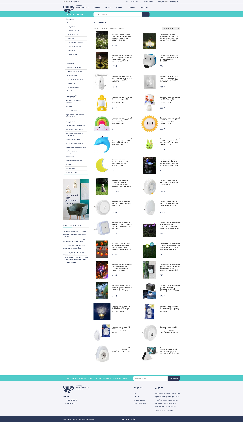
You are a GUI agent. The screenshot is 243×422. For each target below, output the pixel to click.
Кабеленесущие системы (74, 129)
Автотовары (70, 164)
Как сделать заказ (139, 400)
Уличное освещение (74, 67)
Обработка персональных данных (166, 400)
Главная (96, 7)
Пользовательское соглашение (165, 407)
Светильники (71, 23)
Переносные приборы (74, 71)
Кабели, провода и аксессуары (72, 152)
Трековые (71, 38)
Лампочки (70, 64)
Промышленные (73, 31)
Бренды (119, 7)
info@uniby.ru (148, 2)
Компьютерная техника (74, 161)
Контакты (144, 7)
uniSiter (132, 419)
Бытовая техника (71, 110)
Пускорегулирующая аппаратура (74, 96)
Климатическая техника (74, 139)
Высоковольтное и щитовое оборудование (75, 115)
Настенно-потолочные (75, 42)
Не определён (75, 2)
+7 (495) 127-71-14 (132, 2)
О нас (135, 393)
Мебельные (72, 50)
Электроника (70, 168)
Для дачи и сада (71, 172)
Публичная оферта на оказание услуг (167, 393)
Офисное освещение (75, 46)
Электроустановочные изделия (73, 101)
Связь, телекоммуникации (74, 143)
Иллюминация (72, 75)
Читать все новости (69, 262)
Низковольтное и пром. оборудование (74, 121)
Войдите (161, 2)
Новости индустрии (139, 403)
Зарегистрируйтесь (173, 2)
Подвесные (71, 27)
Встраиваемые (73, 34)
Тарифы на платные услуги (164, 410)
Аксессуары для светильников (73, 55)
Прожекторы (71, 83)
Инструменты (70, 106)
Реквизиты (136, 397)
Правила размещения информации (167, 397)
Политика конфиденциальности (165, 403)
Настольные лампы (73, 87)
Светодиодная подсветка (75, 79)
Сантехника (70, 157)
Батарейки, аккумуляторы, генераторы (74, 134)
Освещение (70, 19)
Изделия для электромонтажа (76, 147)
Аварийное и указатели (75, 91)
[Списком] (177, 22)
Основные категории (74, 14)
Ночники (71, 60)
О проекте (131, 7)
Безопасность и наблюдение (75, 126)
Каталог (108, 7)
